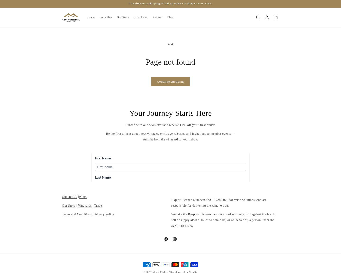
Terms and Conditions (77, 214)
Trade (98, 205)
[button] (258, 17)
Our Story (68, 205)
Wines (83, 196)
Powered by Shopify (187, 272)
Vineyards (85, 205)
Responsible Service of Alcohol (210, 214)
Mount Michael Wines (164, 272)
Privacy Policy (104, 214)
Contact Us (69, 196)
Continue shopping (170, 81)
